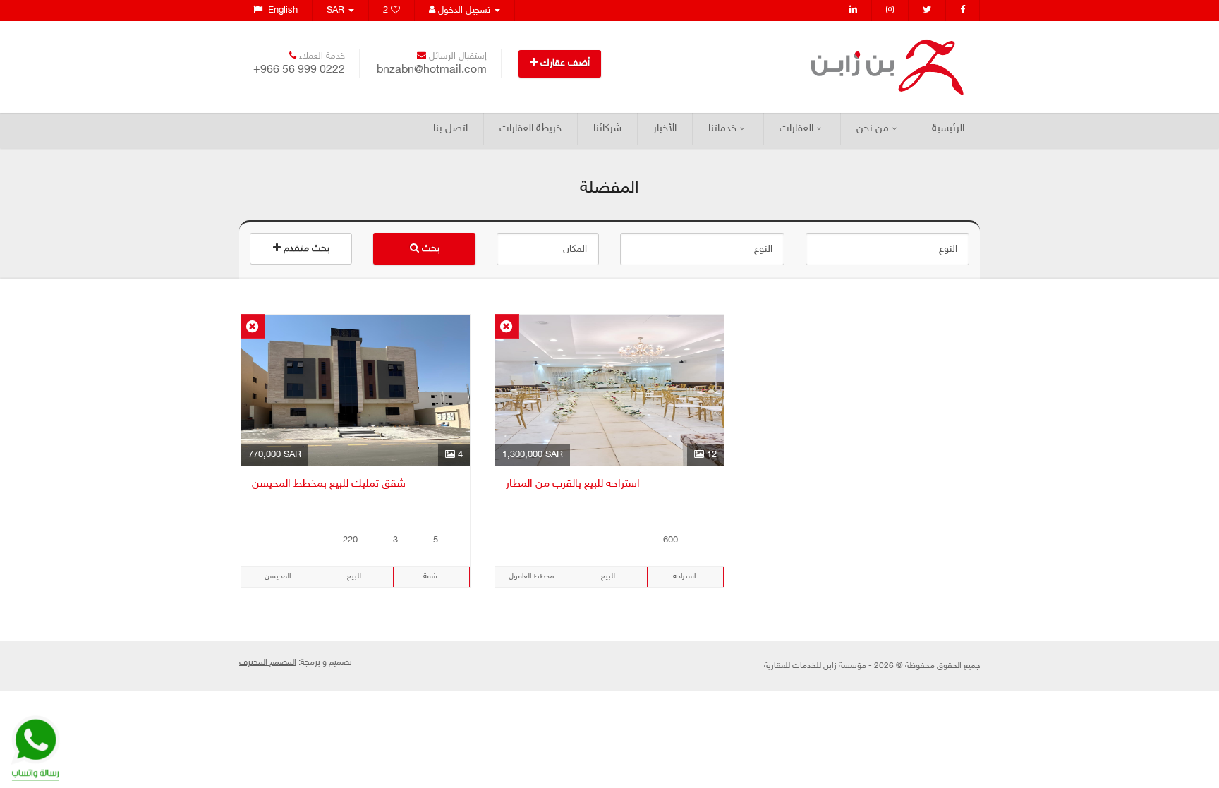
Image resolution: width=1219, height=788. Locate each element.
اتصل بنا (450, 129)
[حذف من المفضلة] (253, 326)
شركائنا (607, 129)
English (280, 10)
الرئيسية (948, 129)
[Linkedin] (853, 10)
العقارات (796, 129)
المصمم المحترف (267, 662)
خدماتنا (722, 129)
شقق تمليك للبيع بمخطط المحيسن (329, 484)
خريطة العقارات (530, 129)
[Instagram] (890, 10)
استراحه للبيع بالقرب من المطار (573, 484)
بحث (429, 249)
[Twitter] (927, 10)
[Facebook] (963, 10)
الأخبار (665, 129)
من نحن (872, 129)
